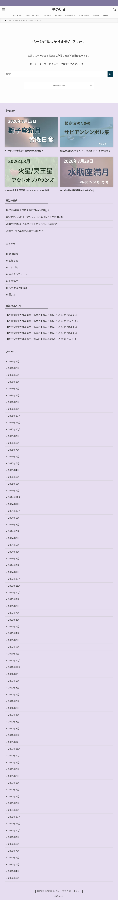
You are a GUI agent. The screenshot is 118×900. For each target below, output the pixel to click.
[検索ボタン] (114, 9)
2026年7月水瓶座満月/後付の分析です (25, 230)
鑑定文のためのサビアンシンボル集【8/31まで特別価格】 (36, 217)
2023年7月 (13, 613)
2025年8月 (13, 443)
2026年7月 (13, 368)
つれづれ (13, 267)
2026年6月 (13, 375)
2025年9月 (13, 436)
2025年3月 (13, 477)
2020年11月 (14, 823)
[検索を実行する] (110, 74)
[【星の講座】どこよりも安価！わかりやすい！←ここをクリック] (59, 3)
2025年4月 (13, 470)
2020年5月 (13, 864)
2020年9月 (13, 837)
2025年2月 (13, 484)
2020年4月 (13, 871)
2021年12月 (14, 742)
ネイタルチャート (18, 274)
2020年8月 (13, 844)
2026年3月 (13, 395)
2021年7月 (13, 776)
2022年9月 (13, 681)
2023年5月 (13, 626)
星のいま (59, 9)
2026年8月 (13, 361)
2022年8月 (13, 687)
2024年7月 (13, 531)
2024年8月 (13, 524)
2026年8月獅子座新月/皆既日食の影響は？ (28, 210)
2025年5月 (13, 463)
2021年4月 (13, 789)
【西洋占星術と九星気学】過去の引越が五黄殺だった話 (34, 315)
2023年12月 (14, 579)
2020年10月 (14, 830)
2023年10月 (14, 592)
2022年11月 (14, 667)
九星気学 (13, 281)
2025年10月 (14, 429)
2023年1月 (13, 653)
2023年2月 (13, 647)
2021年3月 (13, 796)
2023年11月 (14, 586)
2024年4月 (13, 552)
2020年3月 (13, 878)
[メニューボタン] (3, 9)
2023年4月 (13, 633)
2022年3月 (13, 721)
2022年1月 (13, 735)
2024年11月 (14, 504)
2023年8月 (13, 606)
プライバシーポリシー (71, 891)
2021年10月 (14, 755)
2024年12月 (14, 497)
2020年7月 (13, 851)
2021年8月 (13, 769)
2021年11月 (14, 749)
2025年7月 (13, 450)
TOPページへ (59, 85)
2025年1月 (13, 490)
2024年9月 (13, 518)
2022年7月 (13, 694)
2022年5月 (13, 708)
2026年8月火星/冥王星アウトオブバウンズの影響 (31, 224)
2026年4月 (13, 388)
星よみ (12, 294)
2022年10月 (14, 674)
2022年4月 (13, 715)
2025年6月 (13, 456)
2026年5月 (13, 382)
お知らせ (13, 260)
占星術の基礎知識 (18, 288)
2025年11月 (14, 422)
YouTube (13, 254)
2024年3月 (13, 558)
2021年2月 (13, 803)
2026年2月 (13, 402)
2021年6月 (13, 783)
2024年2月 (13, 565)
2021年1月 (13, 810)
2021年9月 (13, 762)
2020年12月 (14, 817)
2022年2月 (13, 728)
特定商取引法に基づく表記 (48, 891)
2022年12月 (14, 660)
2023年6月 (13, 620)
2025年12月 (14, 416)
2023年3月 (13, 640)
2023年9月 (13, 599)
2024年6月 (13, 538)
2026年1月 (13, 409)
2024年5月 (13, 545)
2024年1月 (13, 572)
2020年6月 (13, 857)
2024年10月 (14, 511)
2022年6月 (13, 701)
